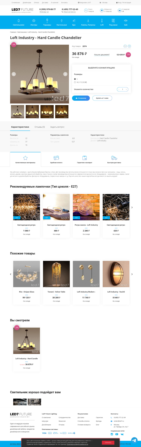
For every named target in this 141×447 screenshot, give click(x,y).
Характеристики (20, 126)
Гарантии (99, 417)
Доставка (45, 3)
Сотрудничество (64, 417)
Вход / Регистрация (124, 3)
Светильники (22, 32)
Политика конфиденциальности (77, 444)
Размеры (78, 74)
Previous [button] (14, 75)
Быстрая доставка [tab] (114, 163)
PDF (125, 46)
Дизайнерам (27, 3)
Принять (108, 443)
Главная (13, 32)
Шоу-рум (45, 421)
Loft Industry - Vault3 (116, 292)
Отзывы (61, 425)
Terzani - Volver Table (56, 292)
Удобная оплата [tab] (56, 163)
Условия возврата (84, 425)
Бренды (99, 421)
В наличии (54, 3)
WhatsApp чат (44, 12)
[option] (39, 74)
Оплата (36, 3)
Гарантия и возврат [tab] (84, 163)
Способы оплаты (83, 421)
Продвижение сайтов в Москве (120, 444)
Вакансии (62, 421)
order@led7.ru (119, 421)
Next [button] (65, 75)
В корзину (82, 98)
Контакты (64, 3)
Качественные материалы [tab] (25, 163)
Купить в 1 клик (102, 98)
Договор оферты (16, 444)
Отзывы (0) (40, 126)
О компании (16, 3)
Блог (97, 425)
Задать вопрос (57, 126)
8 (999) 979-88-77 (47, 9)
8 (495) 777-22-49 (70, 9)
